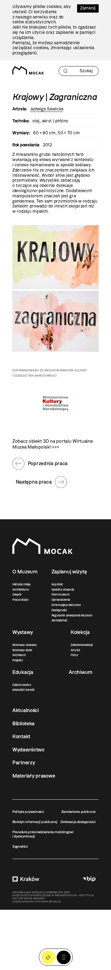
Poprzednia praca (48, 463)
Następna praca (34, 482)
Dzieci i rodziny (21, 685)
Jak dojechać (59, 620)
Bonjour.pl (54, 901)
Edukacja (22, 672)
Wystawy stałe (22, 650)
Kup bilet (57, 584)
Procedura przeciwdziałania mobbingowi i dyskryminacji (43, 834)
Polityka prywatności (28, 812)
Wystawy (22, 632)
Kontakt (21, 736)
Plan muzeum (60, 594)
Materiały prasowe (33, 776)
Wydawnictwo (28, 749)
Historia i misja (21, 584)
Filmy (74, 655)
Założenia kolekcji (81, 645)
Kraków (25, 879)
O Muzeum (25, 571)
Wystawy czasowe (24, 645)
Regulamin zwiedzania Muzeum (71, 615)
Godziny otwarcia (62, 589)
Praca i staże (20, 599)
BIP (89, 879)
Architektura (20, 589)
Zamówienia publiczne (78, 812)
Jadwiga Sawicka (47, 109)
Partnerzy (23, 762)
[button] (64, 957)
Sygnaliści (20, 846)
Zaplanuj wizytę (69, 571)
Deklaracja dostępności (78, 822)
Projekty (17, 660)
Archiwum (19, 655)
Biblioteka (23, 723)
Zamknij (88, 8)
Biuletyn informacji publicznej (34, 822)
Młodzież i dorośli (23, 689)
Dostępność (59, 610)
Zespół (16, 594)
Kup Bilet (48, 957)
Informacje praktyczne (66, 605)
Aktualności (25, 710)
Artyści (75, 650)
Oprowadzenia (60, 599)
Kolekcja (80, 632)
